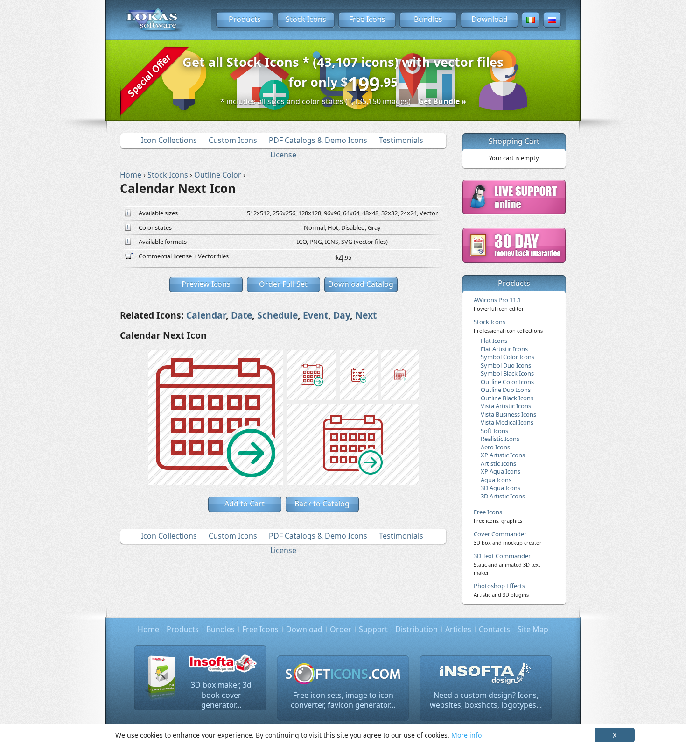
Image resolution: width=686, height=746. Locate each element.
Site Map (533, 629)
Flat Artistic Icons (504, 349)
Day (341, 315)
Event (315, 315)
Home (148, 629)
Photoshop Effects (501, 589)
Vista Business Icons (508, 414)
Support (373, 629)
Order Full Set (283, 284)
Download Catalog (360, 284)
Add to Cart (244, 503)
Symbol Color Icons (507, 357)
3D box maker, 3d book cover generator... (221, 695)
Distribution (416, 629)
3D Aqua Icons (500, 487)
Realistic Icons (500, 438)
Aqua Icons (496, 480)
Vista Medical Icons (507, 422)
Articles (458, 629)
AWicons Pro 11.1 (499, 304)
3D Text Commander (507, 564)
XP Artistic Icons (503, 455)
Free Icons (367, 19)
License (283, 154)
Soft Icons (494, 430)
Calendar (206, 315)
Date (241, 315)
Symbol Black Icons (507, 373)
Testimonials (401, 140)
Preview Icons (206, 284)
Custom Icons (233, 140)
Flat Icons (494, 340)
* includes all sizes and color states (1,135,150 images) (343, 101)
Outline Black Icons (507, 398)
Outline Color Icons (507, 381)
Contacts (494, 629)
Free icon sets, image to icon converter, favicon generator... (343, 700)
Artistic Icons (498, 463)
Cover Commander (508, 538)
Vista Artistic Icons (506, 406)
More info (466, 735)
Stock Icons (306, 19)
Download (489, 19)
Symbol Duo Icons (506, 365)
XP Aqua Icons (500, 471)
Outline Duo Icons (506, 389)
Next (366, 315)
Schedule (277, 315)
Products (245, 19)
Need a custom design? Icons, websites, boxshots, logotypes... (486, 700)
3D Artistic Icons (503, 496)
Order (340, 629)
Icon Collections (169, 140)
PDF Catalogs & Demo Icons (318, 140)
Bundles (428, 19)
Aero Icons (495, 447)
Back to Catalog (322, 503)
